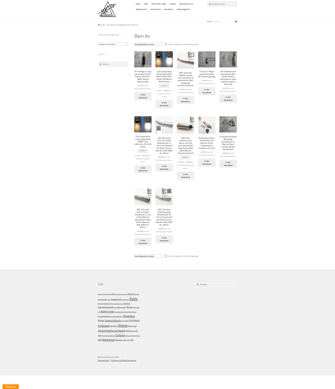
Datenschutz (103, 360)
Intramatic (125, 300)
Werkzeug (108, 339)
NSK (103, 311)
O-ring (110, 311)
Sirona (122, 325)
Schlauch (135, 320)
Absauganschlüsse (104, 294)
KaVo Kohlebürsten (116, 304)
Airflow (113, 294)
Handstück (116, 299)
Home (138, 4)
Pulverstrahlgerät (104, 316)
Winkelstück (119, 340)
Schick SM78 (125, 321)
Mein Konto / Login (159, 4)
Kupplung (126, 303)
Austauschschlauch (121, 294)
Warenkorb (168, 9)
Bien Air (131, 294)
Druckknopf (102, 299)
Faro (108, 300)
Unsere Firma (155, 9)
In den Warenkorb (143, 96)
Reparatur (129, 316)
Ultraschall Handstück (132, 336)
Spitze (128, 331)
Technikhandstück (108, 336)
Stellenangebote (183, 9)
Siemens (113, 326)
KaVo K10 (107, 303)
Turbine (120, 335)
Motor (130, 307)
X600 (124, 340)
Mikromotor (121, 307)
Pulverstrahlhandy (116, 316)
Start (103, 25)
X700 (128, 340)
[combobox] (113, 44)
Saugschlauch (113, 320)
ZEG (132, 340)
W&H (100, 340)
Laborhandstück (106, 307)
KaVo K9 (101, 304)
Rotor (101, 320)
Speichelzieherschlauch (111, 330)
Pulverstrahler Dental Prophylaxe (125, 312)
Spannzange (132, 326)
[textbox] (113, 44)
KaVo (133, 298)
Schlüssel (103, 325)
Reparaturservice (186, 4)
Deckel (137, 294)
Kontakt (173, 4)
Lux (115, 307)
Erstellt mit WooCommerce (123, 360)
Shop (146, 4)
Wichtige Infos (141, 9)
